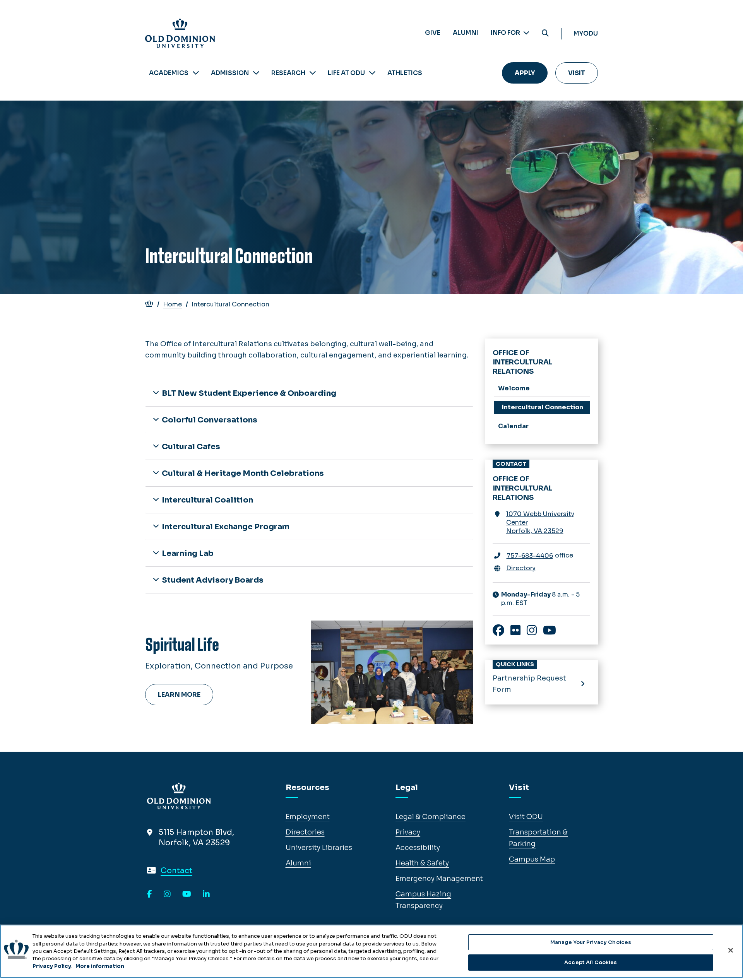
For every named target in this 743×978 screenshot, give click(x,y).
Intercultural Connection (542, 407)
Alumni (465, 33)
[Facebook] (149, 894)
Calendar (513, 426)
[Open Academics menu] (195, 73)
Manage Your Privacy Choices (591, 942)
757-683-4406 (530, 556)
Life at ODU (346, 73)
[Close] (730, 950)
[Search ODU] (545, 33)
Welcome (514, 388)
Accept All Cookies (590, 962)
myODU (586, 33)
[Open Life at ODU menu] (372, 73)
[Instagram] (167, 894)
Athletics (404, 73)
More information (99, 966)
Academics (168, 73)
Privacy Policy (52, 966)
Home (172, 304)
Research (288, 73)
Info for (506, 33)
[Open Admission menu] (256, 73)
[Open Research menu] (312, 73)
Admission (230, 73)
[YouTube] (186, 894)
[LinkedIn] (206, 894)
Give (432, 33)
